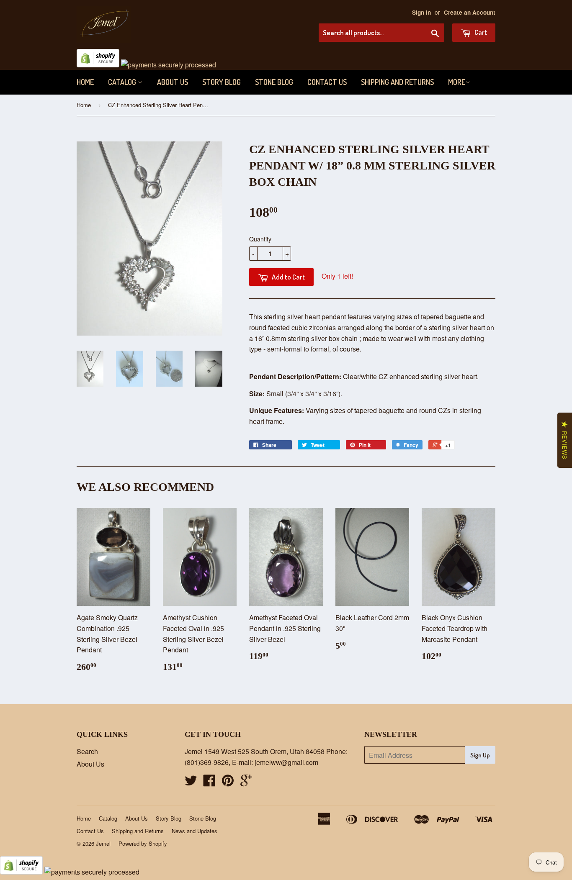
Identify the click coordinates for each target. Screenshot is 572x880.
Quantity (260, 239)
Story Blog (221, 82)
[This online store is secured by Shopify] (98, 64)
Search (87, 751)
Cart (480, 32)
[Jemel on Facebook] (209, 783)
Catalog (123, 82)
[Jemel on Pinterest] (228, 783)
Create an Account (469, 12)
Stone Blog (274, 82)
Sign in (421, 12)
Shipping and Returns (397, 82)
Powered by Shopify (143, 843)
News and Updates (194, 831)
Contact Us (327, 82)
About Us (172, 82)
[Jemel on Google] (246, 783)
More (456, 82)
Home (85, 82)
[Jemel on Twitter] (191, 783)
